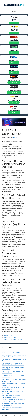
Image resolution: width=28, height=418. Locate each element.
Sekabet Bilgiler (8, 335)
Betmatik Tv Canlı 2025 (10, 337)
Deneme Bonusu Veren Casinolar (13, 339)
